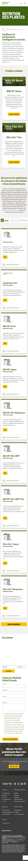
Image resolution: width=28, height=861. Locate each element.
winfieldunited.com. (14, 841)
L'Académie (16, 812)
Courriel (4, 696)
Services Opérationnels (19, 814)
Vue (5, 257)
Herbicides (16, 795)
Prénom (4, 684)
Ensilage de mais (7, 799)
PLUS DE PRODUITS (14, 624)
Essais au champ (5, 810)
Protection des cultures (11, 29)
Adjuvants (16, 793)
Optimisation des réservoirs (20, 801)
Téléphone (5, 690)
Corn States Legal (5, 842)
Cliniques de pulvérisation (7, 812)
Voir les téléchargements (12, 264)
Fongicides (16, 797)
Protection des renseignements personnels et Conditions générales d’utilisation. (12, 836)
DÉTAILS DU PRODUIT (14, 114)
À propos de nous (6, 823)
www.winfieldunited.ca (20, 838)
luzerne (5, 795)
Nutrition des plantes (18, 799)
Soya (5, 801)
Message (4, 702)
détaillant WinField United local (10, 210)
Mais (5, 797)
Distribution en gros (18, 810)
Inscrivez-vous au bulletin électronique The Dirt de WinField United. (14, 762)
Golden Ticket (7, 793)
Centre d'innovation (6, 814)
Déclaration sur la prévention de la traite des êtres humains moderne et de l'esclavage (14, 837)
